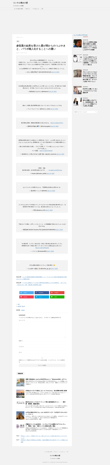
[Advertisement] (55, 22)
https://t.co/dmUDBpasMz (42, 247)
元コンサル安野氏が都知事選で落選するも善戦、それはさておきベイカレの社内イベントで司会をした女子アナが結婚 (90, 45)
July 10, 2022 (55, 72)
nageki (23, 310)
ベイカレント (35, 8)
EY (42, 8)
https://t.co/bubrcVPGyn (56, 123)
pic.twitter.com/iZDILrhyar (55, 170)
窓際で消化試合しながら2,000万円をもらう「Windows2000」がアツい (46, 379)
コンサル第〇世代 (18, 8)
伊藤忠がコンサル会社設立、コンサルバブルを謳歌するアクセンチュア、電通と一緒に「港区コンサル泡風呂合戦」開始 (46, 425)
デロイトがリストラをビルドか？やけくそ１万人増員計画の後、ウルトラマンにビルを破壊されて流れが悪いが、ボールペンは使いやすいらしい (90, 76)
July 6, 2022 (49, 210)
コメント (22, 320)
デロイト (27, 8)
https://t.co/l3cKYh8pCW (46, 150)
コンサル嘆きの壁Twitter (81, 35)
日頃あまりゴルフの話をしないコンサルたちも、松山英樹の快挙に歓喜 (46, 390)
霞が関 (23, 306)
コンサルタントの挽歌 (55, 458)
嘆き (19, 304)
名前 (20, 340)
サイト (20, 352)
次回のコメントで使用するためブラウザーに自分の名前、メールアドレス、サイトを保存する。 (42, 361)
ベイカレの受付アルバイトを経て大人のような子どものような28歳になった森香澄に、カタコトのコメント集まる (90, 60)
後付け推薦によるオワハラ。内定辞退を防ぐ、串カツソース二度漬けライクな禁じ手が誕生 (90, 103)
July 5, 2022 (54, 268)
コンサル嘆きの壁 (20, 3)
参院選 (19, 306)
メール (21, 346)
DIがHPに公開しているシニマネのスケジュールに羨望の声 (90, 90)
